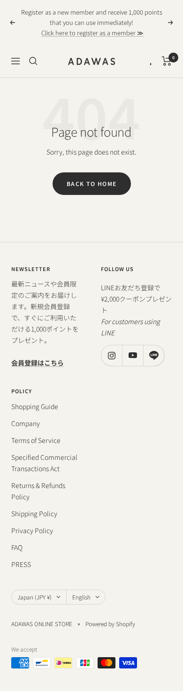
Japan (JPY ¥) (34, 597)
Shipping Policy (34, 513)
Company (25, 423)
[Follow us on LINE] (153, 355)
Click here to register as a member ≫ (92, 32)
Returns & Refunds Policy (38, 491)
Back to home (92, 183)
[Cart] (167, 61)
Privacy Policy (32, 530)
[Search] (33, 61)
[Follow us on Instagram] (111, 355)
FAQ (17, 547)
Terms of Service (36, 440)
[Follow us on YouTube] (132, 355)
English (81, 597)
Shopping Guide (34, 406)
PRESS (21, 564)
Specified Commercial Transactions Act (44, 462)
